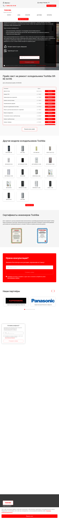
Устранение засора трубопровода (12, 115)
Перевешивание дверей (9, 103)
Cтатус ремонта (51, 5)
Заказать (50, 91)
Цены (19, 15)
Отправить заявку (29, 62)
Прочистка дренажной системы (11, 106)
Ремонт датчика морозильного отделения (14, 109)
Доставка (39, 15)
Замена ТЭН (6, 94)
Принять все (29, 516)
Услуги (9, 15)
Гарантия (27, 15)
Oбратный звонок (23, 19)
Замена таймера (7, 122)
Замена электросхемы (9, 100)
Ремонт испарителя (8, 112)
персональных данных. (41, 65)
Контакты (49, 15)
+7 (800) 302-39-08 (10, 5)
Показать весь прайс (29, 129)
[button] (52, 291)
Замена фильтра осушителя (10, 97)
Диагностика (7, 91)
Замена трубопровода (9, 119)
